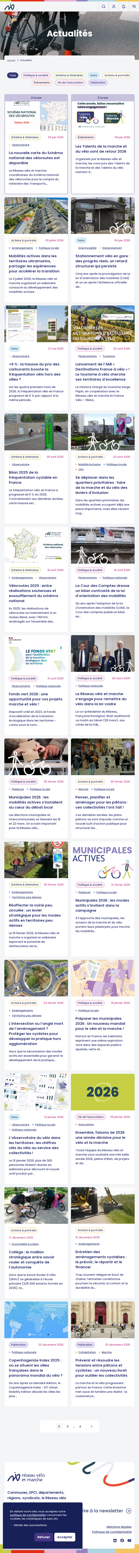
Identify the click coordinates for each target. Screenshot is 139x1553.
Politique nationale (115, 578)
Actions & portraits (117, 75)
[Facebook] (122, 1540)
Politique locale (49, 248)
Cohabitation (87, 1352)
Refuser (43, 1537)
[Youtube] (129, 1540)
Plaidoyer (18, 789)
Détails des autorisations (30, 1525)
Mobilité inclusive (89, 464)
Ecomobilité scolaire (25, 1244)
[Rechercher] (103, 6)
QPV (81, 469)
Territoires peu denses (26, 897)
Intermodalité (87, 248)
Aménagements (22, 248)
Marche (83, 789)
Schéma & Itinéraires (69, 75)
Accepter (64, 1537)
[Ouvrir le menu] (134, 6)
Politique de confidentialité (112, 1532)
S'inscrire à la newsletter (96, 1511)
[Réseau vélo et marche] (9, 6)
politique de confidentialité (28, 1515)
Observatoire (20, 145)
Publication (98, 82)
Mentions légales (119, 1527)
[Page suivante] (91, 1426)
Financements (87, 356)
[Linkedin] (115, 1540)
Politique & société (36, 75)
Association (86, 1124)
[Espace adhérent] (114, 6)
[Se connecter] (128, 420)
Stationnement (112, 248)
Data (93, 75)
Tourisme (109, 356)
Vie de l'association (70, 82)
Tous (12, 75)
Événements (42, 82)
